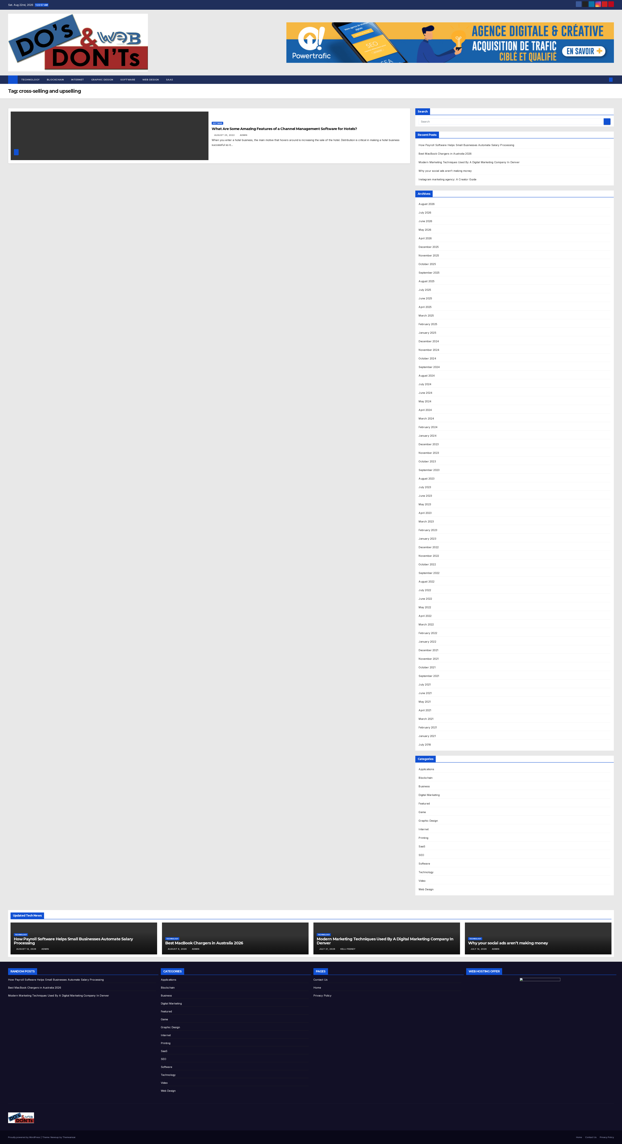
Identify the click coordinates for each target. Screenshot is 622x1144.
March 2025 (426, 315)
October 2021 (427, 667)
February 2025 (428, 324)
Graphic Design (102, 79)
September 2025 (429, 272)
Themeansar (69, 1137)
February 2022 (428, 633)
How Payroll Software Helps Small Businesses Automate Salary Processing (466, 145)
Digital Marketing (429, 795)
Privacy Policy (322, 995)
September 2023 (429, 470)
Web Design (150, 79)
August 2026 (427, 204)
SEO (421, 855)
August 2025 (426, 281)
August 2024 (427, 375)
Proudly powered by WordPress (24, 1137)
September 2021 (429, 676)
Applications (426, 769)
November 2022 (429, 555)
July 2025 (425, 289)
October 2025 (427, 264)
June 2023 (425, 495)
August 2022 (426, 581)
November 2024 (429, 349)
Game (422, 812)
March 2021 (426, 718)
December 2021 (428, 650)
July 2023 (425, 487)
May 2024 (425, 401)
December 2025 (429, 247)
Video (422, 880)
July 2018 (425, 744)
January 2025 (427, 332)
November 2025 (429, 255)
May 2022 (425, 607)
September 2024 (429, 367)
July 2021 (425, 684)
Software (127, 79)
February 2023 (428, 530)
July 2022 (425, 590)
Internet (77, 79)
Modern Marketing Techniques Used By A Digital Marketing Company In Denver (469, 162)
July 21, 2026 (327, 949)
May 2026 (425, 229)
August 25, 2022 (224, 135)
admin (243, 135)
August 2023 (426, 478)
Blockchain (55, 79)
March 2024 (426, 418)
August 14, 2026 (26, 949)
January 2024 (427, 435)
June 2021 (425, 693)
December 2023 (429, 444)
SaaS (169, 79)
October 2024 (427, 358)
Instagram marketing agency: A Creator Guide (447, 179)
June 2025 (425, 298)
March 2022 (426, 624)
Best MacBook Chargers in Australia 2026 (445, 153)
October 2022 (427, 564)
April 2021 (425, 710)
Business (424, 786)
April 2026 (425, 238)
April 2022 (425, 615)
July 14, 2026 (479, 949)
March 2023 (426, 521)
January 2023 (427, 538)
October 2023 (427, 461)
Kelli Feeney (348, 949)
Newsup (55, 1137)
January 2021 (427, 736)
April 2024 (425, 410)
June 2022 (425, 598)
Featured (424, 803)
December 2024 (429, 341)
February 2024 (428, 427)
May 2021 (425, 701)
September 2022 (429, 573)
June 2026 (425, 221)
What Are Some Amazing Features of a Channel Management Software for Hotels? (284, 129)
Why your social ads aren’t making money (445, 170)
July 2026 (425, 212)
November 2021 (429, 658)
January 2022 (427, 641)
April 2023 (425, 513)
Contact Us (320, 979)
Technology (30, 79)
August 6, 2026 (177, 949)
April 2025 (425, 307)
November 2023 (429, 452)
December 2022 (429, 547)
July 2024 (425, 384)
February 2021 (428, 727)
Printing (423, 837)
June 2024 (425, 392)
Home (317, 987)
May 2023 (425, 504)
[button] (605, 79)
